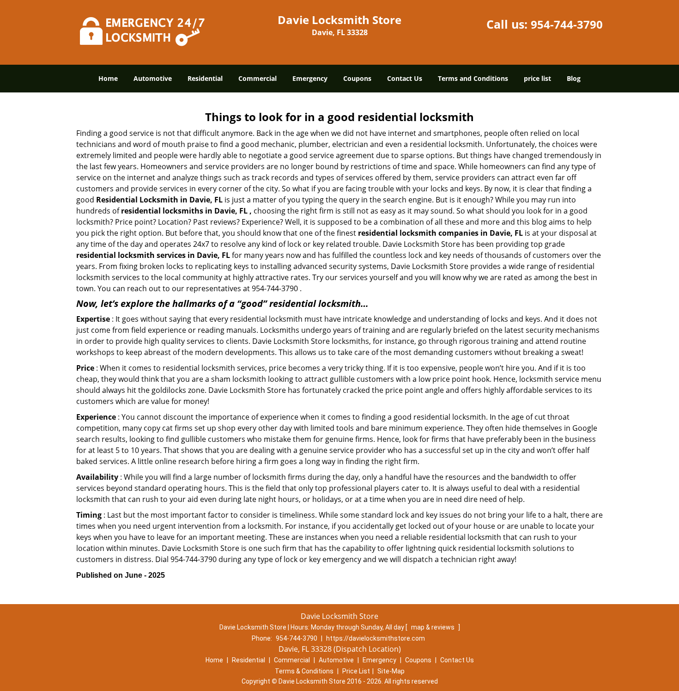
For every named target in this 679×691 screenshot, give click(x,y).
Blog (574, 78)
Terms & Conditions (304, 671)
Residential (205, 78)
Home (108, 78)
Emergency (309, 78)
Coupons (357, 78)
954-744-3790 (567, 24)
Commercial (257, 78)
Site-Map (391, 671)
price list (537, 78)
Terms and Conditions (473, 78)
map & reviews (433, 627)
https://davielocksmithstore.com (375, 638)
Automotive (152, 78)
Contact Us (404, 78)
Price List (356, 671)
